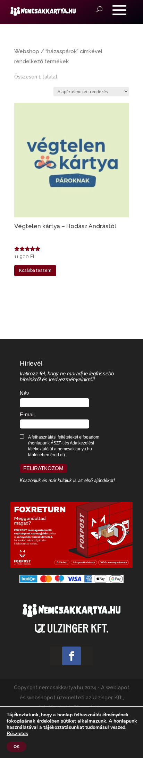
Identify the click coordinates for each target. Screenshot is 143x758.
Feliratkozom (43, 468)
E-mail (27, 414)
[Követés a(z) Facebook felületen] (71, 656)
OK (16, 746)
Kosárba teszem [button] (35, 270)
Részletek (17, 734)
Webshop (26, 51)
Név (24, 393)
